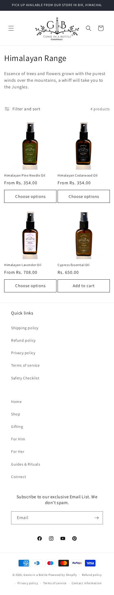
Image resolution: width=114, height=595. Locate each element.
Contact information (87, 583)
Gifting (17, 426)
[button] (11, 28)
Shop (15, 414)
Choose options (30, 196)
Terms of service (25, 365)
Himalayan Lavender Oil (22, 265)
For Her (17, 451)
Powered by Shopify (62, 574)
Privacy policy (23, 352)
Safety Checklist (25, 378)
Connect (18, 476)
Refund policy (23, 340)
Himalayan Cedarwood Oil (78, 175)
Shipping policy (24, 327)
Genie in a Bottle (36, 574)
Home (16, 401)
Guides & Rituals (25, 464)
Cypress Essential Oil (74, 265)
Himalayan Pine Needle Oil (24, 175)
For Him (18, 438)
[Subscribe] (96, 517)
